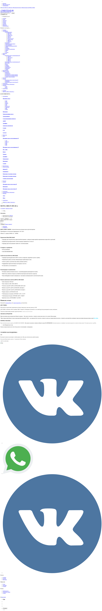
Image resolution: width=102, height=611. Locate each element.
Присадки (5, 53)
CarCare (6, 52)
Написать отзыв (9, 208)
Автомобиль (5, 31)
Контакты (5, 24)
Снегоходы (5, 83)
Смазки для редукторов (10, 76)
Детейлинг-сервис (6, 592)
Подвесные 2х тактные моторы (11, 74)
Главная (4, 18)
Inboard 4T (7, 72)
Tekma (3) (9, 41)
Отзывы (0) (5, 227)
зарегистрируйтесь (17, 302)
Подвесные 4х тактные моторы (11, 75)
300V (6, 101)
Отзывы (4, 22)
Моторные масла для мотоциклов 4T (12, 55)
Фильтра (4, 85)
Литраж (2, 218)
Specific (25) (10, 35)
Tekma (6, 109)
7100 (6, 140)
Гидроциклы (7, 73)
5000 (6, 143)
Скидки (4, 23)
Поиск (13, 13)
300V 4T (7, 141)
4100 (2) (9, 37)
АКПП (6, 47)
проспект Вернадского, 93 (5, 11)
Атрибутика (5, 88)
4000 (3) (9, 40)
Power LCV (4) (10, 38)
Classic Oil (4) (10, 39)
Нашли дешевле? (8, 224)
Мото (4, 54)
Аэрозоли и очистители (10, 49)
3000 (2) (9, 60)
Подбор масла (5, 25)
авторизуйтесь (8, 302)
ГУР (6, 51)
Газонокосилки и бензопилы (8, 84)
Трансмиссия (7, 67)
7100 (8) (9, 56)
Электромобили (8, 44)
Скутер (4, 78)
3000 (6, 145)
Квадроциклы (5, 70)
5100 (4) (9, 58)
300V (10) (9, 34)
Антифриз (7, 48)
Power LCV (7, 106)
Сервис (4, 593)
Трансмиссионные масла (10, 43)
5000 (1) (9, 59)
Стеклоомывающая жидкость (11, 45)
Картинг (4, 77)
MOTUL (11, 215)
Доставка (5, 20)
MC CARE (7, 62)
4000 (6, 108)
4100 (6, 105)
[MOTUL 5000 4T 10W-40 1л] (9, 202)
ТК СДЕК (96, 318)
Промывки (7, 42)
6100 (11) (9, 36)
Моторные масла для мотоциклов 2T (12, 61)
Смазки (6, 50)
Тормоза (6, 65)
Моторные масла (8, 32)
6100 (6, 104)
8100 (6, 100)
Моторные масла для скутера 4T (11, 80)
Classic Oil (7, 107)
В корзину (2, 224)
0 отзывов (3, 208)
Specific (6, 103)
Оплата (4, 21)
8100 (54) (9, 33)
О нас (4, 19)
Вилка (6, 64)
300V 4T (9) (10, 57)
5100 (6, 142)
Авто (6, 86)
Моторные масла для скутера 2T (11, 82)
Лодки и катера (6, 71)
